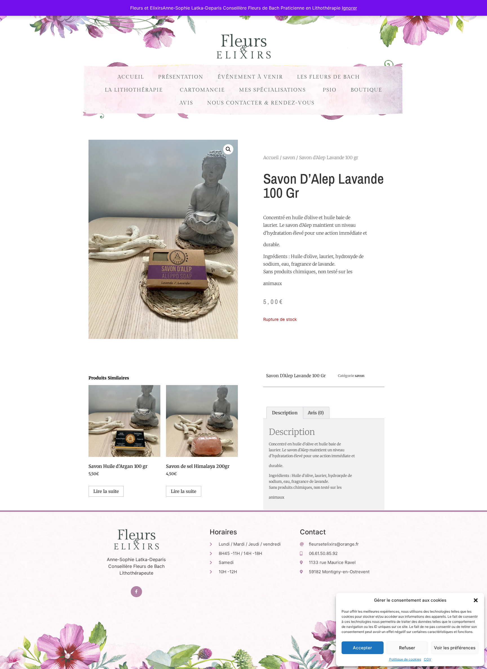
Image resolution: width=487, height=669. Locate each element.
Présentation (180, 77)
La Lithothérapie (134, 90)
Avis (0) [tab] (316, 412)
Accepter (362, 647)
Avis (186, 103)
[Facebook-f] (136, 591)
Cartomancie (202, 90)
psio (330, 90)
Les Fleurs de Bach (328, 77)
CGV (427, 659)
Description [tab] (285, 412)
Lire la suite (106, 491)
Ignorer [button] (349, 8)
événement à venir (250, 77)
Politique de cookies (405, 659)
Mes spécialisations (272, 90)
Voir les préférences (454, 647)
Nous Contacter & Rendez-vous (261, 103)
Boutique (366, 90)
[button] (476, 600)
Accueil (131, 77)
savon (289, 157)
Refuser (407, 647)
